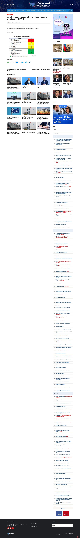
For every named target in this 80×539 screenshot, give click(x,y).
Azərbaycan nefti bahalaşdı (27, 102)
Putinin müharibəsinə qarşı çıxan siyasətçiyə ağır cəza (63, 240)
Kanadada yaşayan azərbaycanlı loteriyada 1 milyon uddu (63, 390)
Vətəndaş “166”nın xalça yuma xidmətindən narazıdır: (63, 492)
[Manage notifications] (78, 537)
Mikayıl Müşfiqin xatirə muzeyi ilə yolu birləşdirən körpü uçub (57, 54)
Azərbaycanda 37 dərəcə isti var (61, 353)
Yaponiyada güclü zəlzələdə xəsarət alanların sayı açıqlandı (64, 218)
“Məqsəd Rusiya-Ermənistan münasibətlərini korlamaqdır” (63, 234)
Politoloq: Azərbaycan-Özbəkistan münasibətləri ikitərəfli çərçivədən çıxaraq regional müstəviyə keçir (63, 488)
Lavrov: (62, 247)
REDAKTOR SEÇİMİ (33, 10)
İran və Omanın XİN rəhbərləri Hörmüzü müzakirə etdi (63, 400)
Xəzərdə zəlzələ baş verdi (60, 373)
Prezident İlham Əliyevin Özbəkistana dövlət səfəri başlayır (63, 205)
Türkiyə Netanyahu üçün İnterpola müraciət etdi (63, 468)
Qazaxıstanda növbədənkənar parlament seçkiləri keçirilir (64, 215)
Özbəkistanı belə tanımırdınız (61, 317)
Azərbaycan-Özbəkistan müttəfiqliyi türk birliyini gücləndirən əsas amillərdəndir (63, 193)
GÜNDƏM (12, 10)
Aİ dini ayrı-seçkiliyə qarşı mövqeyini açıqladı (63, 341)
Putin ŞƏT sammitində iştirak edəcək (62, 460)
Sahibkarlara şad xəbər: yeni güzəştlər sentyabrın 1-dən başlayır (64, 344)
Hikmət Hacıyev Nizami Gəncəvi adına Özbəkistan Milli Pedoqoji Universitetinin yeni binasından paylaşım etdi (64, 140)
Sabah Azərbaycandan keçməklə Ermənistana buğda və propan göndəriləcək (43, 103)
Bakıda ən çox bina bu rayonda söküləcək (67, 68)
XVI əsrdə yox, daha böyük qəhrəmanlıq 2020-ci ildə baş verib (63, 496)
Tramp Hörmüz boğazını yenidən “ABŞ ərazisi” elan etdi (63, 227)
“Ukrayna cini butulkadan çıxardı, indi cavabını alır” (63, 265)
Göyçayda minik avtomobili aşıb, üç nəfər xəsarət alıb (63, 419)
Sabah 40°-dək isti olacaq (60, 177)
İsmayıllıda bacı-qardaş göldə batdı (61, 249)
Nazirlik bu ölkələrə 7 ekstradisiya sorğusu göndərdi (63, 452)
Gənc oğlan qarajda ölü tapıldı (61, 406)
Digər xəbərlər (63, 508)
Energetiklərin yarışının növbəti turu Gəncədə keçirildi (63, 310)
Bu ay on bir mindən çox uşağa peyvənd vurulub (63, 470)
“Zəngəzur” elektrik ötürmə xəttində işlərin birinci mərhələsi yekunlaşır (43, 118)
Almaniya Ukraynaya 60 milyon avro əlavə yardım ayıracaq (63, 277)
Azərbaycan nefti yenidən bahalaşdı (28, 132)
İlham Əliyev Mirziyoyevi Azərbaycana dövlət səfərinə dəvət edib (63, 144)
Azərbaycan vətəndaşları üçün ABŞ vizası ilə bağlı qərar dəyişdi (64, 283)
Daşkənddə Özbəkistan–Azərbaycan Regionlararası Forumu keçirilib (62, 243)
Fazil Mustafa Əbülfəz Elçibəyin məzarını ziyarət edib (63, 189)
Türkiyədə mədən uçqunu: (64, 448)
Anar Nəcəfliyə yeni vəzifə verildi (61, 425)
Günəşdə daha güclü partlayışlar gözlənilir (62, 465)
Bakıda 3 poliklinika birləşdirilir (62, 436)
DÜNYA (26, 10)
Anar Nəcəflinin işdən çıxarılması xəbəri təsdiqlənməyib (57, 100)
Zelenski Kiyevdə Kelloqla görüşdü (62, 271)
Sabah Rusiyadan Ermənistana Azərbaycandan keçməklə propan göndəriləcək (13, 88)
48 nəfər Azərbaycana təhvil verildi (61, 484)
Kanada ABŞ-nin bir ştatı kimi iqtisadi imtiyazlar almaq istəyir (63, 180)
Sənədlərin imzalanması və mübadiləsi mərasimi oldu (63, 156)
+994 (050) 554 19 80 (34, 523)
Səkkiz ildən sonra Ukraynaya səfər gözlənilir (63, 454)
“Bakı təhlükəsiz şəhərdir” (62, 286)
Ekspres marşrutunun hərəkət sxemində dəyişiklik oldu (64, 332)
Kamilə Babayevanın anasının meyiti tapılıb (67, 84)
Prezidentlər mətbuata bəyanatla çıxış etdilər (63, 146)
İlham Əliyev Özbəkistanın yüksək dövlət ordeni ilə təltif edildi (64, 169)
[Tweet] (23, 62)
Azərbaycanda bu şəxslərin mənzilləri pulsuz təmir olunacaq (63, 379)
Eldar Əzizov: (24, 87)
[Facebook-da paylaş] (13, 62)
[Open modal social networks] (30, 62)
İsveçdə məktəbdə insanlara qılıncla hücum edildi (64, 433)
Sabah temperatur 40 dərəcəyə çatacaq (62, 338)
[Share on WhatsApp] (9, 62)
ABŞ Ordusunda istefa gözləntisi (61, 367)
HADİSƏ (55, 10)
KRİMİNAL (52, 10)
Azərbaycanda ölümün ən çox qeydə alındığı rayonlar (63, 387)
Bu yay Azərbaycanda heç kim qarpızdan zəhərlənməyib (62, 350)
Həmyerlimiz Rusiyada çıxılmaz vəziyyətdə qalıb (63, 302)
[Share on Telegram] (27, 62)
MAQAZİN (61, 10)
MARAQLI (64, 10)
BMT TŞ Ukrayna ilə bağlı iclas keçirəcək (62, 362)
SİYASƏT (15, 10)
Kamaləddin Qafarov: (63, 212)
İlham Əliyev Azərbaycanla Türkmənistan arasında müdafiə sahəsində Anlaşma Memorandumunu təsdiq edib (64, 499)
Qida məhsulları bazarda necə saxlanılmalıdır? (63, 403)
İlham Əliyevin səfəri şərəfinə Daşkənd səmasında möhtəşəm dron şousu (64, 221)
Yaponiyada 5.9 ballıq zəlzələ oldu (61, 252)
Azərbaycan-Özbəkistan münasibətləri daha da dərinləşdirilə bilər (63, 152)
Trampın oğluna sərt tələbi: (64, 397)
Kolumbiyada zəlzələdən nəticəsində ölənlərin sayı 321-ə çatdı (64, 409)
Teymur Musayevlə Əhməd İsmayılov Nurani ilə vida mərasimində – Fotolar (63, 320)
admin (12, 22)
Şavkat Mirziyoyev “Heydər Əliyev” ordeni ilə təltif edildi (64, 172)
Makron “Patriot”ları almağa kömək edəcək (63, 255)
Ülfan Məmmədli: (63, 416)
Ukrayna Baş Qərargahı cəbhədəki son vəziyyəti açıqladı (63, 196)
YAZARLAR (48, 10)
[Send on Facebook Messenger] (18, 62)
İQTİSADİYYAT (19, 10)
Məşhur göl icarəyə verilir (60, 326)
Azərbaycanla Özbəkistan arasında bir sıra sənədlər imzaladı (63, 268)
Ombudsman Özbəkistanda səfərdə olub (63, 186)
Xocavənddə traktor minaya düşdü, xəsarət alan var (63, 479)
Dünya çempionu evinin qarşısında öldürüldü (63, 307)
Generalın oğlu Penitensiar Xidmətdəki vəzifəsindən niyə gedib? (68, 53)
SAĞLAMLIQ (58, 10)
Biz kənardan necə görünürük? (61, 224)
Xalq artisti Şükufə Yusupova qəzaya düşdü (63, 314)
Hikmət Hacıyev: (63, 165)
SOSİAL (41, 10)
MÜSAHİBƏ (38, 10)
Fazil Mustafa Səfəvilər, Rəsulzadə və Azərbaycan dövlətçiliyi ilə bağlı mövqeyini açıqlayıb (68, 100)
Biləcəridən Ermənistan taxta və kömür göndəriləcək (62, 335)
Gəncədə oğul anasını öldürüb (60, 473)
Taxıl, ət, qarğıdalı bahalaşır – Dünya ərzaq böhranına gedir (62, 370)
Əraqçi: (64, 422)
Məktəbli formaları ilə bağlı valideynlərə (63, 481)
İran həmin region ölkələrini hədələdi (62, 202)
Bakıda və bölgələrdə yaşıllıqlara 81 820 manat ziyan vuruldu (63, 442)
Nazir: (38, 87)
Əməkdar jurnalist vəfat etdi (60, 384)
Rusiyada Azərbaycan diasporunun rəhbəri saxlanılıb (62, 431)
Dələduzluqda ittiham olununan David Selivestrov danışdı (57, 85)
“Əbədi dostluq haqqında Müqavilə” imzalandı (63, 162)
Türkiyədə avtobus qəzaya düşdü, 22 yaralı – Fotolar (63, 324)
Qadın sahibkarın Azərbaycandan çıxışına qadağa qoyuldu (64, 258)
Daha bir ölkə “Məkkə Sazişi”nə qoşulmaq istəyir (63, 329)
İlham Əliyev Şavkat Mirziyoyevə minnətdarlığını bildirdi (63, 503)
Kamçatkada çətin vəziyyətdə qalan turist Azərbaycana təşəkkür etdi (62, 184)
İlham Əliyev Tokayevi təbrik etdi (61, 149)
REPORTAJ (28, 10)
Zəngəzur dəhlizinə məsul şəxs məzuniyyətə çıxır (63, 347)
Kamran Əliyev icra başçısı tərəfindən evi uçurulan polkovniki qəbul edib (57, 70)
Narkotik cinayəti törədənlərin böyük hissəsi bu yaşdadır (63, 359)
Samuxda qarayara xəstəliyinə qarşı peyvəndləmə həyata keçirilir (64, 445)
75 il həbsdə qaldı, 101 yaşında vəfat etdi (62, 381)
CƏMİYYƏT (22, 10)
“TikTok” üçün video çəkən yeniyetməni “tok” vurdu (63, 280)
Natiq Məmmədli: (64, 294)
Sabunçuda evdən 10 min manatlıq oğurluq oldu (63, 291)
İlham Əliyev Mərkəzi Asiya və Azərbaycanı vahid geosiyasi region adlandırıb (63, 159)
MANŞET (9, 10)
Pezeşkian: (62, 208)
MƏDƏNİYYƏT (45, 10)
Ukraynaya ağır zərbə (63, 356)
